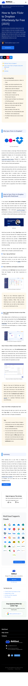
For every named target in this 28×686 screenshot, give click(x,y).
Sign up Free (14, 579)
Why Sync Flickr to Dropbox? (10, 63)
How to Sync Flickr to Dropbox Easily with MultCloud (13, 66)
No (18, 502)
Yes (10, 502)
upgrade (5, 398)
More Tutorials (8, 597)
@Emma (10, 42)
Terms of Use (17, 669)
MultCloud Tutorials (9, 6)
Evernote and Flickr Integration (11, 595)
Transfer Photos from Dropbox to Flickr (12, 591)
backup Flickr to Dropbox (7, 476)
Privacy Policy (10, 669)
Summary (6, 71)
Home (4, 6)
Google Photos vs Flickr (9, 593)
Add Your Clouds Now (18, 561)
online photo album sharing (8, 159)
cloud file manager (21, 210)
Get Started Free (8, 47)
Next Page (6, 484)
